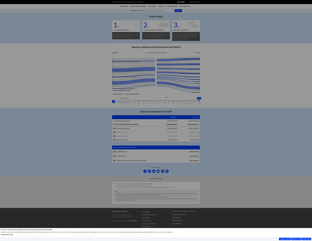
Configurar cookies (285, 239)
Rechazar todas (296, 239)
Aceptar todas (306, 239)
